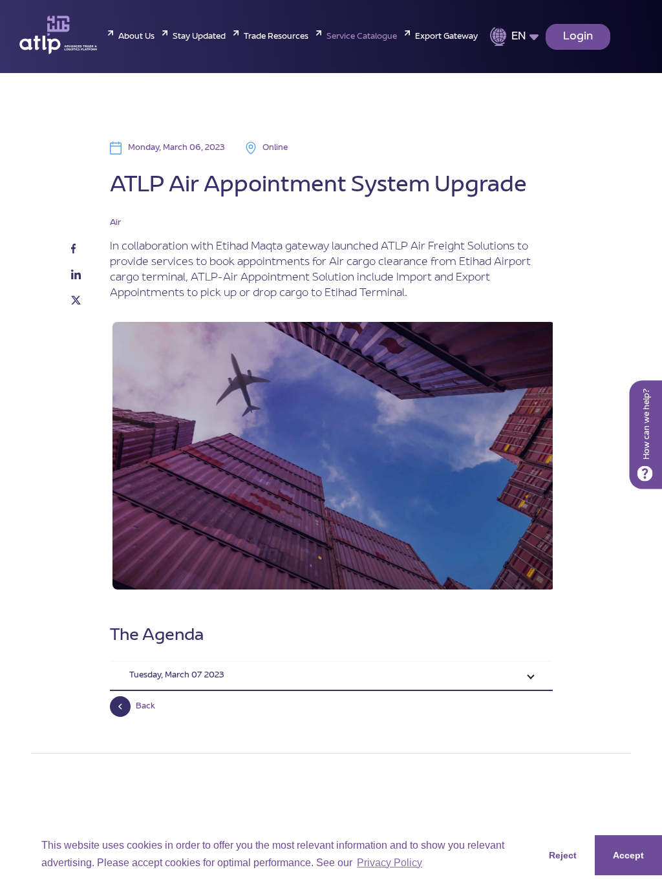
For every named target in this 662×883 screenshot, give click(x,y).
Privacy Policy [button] (389, 862)
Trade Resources (276, 37)
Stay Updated (199, 37)
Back (145, 706)
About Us (136, 37)
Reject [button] (563, 855)
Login (578, 37)
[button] (331, 676)
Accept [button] (628, 855)
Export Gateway (446, 37)
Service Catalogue (361, 37)
